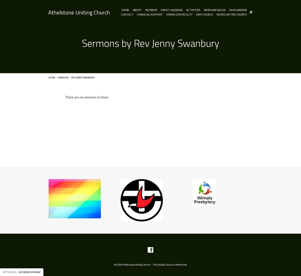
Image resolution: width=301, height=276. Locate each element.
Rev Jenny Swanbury (83, 77)
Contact (127, 14)
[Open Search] (251, 12)
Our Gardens (238, 10)
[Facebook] (150, 250)
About (137, 10)
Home (125, 10)
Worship (151, 10)
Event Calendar (172, 10)
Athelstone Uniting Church (79, 12)
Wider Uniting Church (232, 14)
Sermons (63, 77)
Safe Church (204, 14)
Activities (193, 10)
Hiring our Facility (179, 14)
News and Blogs (215, 10)
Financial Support (150, 14)
